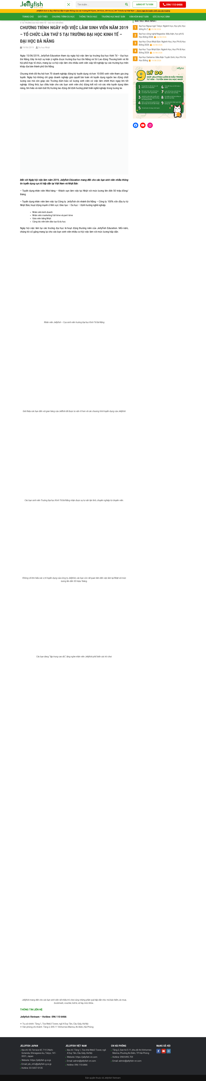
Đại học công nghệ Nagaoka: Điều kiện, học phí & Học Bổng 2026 (161, 35)
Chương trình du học (63, 16)
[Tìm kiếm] (126, 5)
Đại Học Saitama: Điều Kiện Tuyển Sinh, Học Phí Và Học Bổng (162, 59)
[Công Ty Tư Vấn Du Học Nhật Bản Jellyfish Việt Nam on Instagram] (168, 1051)
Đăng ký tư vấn (144, 4)
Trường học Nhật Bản (113, 16)
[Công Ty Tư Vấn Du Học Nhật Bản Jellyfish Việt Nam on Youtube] (164, 1051)
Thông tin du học (88, 16)
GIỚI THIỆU (43, 16)
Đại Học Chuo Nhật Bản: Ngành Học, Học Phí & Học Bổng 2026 (162, 43)
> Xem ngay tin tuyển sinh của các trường (152, 11)
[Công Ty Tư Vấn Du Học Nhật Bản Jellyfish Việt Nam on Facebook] (158, 1051)
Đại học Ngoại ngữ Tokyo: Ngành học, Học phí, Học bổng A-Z (162, 27)
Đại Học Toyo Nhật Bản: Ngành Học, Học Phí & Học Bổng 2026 (162, 51)
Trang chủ (28, 16)
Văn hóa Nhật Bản (139, 16)
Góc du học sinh (161, 16)
